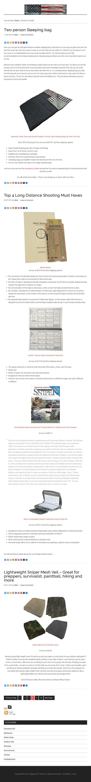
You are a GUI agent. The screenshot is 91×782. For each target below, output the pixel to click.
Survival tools (9, 750)
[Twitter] (6, 709)
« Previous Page (10, 698)
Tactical (7, 755)
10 (41, 698)
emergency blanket (32, 168)
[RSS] (6, 714)
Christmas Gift (9, 729)
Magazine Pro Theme (37, 774)
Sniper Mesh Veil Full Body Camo (45, 645)
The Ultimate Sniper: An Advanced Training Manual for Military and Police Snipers (45, 427)
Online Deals (9, 737)
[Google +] (9, 709)
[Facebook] (5, 709)
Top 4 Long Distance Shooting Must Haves (43, 195)
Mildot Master (45, 267)
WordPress (67, 774)
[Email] (11, 714)
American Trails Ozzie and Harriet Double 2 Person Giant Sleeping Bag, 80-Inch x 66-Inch (45, 137)
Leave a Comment (26, 35)
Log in (74, 774)
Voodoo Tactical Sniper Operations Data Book (45, 355)
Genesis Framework (54, 774)
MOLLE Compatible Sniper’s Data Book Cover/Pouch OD (45, 519)
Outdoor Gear (9, 742)
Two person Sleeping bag (28, 29)
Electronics (8, 733)
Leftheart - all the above (45, 9)
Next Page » (49, 698)
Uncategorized (9, 759)
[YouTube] (14, 714)
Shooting (7, 746)
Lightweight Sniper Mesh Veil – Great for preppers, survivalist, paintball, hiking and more (43, 576)
